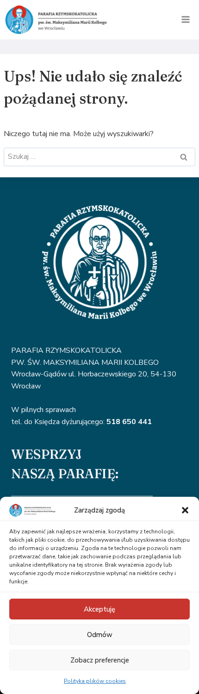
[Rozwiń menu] (185, 20)
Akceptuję (99, 609)
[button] (185, 510)
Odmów (99, 634)
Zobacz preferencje (99, 660)
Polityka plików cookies (95, 681)
